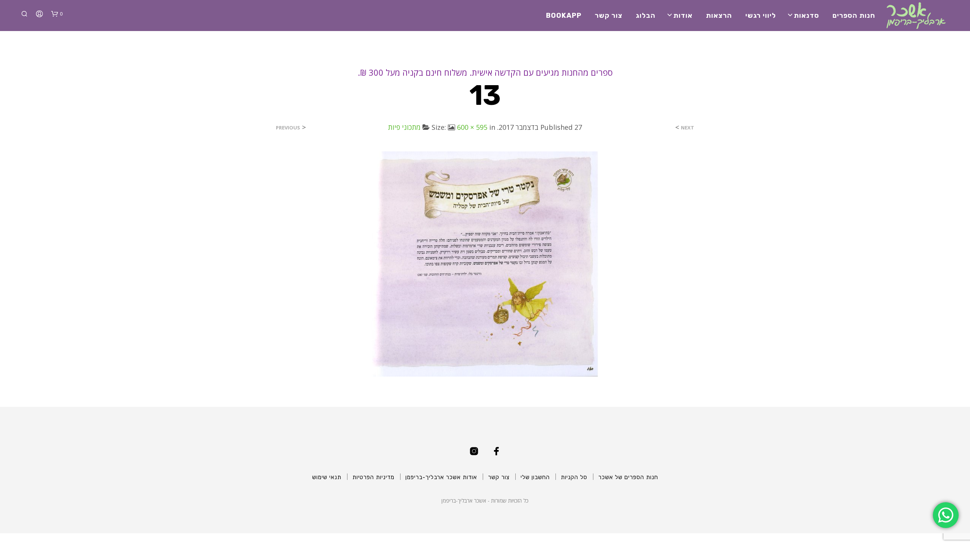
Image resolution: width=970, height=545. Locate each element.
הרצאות (719, 15)
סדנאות (806, 15)
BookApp (564, 15)
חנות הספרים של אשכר (628, 477)
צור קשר (609, 15)
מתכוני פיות (404, 127)
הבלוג (646, 15)
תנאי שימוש (326, 477)
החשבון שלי (535, 477)
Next (687, 127)
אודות (683, 15)
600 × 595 (472, 127)
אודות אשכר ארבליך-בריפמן (441, 477)
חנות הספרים (853, 15)
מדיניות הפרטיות (373, 477)
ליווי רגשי (760, 15)
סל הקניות (574, 477)
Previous (288, 127)
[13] (485, 263)
